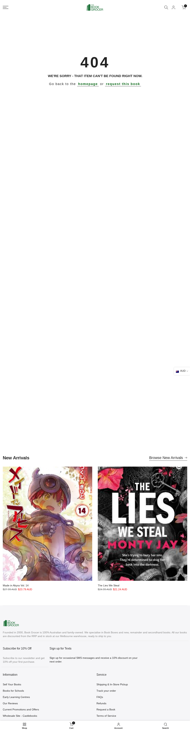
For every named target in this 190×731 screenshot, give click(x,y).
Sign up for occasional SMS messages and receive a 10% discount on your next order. (93, 659)
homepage (88, 84)
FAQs (99, 697)
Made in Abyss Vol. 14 (16, 585)
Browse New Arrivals (166, 458)
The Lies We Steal (108, 585)
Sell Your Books (12, 684)
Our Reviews (10, 703)
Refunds (101, 703)
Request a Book (105, 709)
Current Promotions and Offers (21, 709)
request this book (123, 84)
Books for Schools (13, 690)
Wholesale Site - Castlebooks (20, 715)
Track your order (106, 690)
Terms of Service (106, 715)
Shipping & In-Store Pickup (112, 684)
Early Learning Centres (16, 697)
